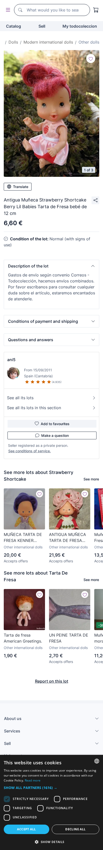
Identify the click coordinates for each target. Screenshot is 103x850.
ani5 (11, 359)
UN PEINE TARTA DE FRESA (68, 638)
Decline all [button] (75, 829)
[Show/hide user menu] (7, 10)
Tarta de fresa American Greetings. (23, 638)
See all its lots (20, 397)
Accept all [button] (26, 829)
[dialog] (51, 802)
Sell (41, 26)
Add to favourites (55, 424)
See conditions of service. (29, 451)
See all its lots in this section (34, 407)
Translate (20, 187)
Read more (33, 780)
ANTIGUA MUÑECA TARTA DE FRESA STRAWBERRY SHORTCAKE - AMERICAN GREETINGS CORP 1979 (67, 537)
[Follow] (90, 58)
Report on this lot (51, 681)
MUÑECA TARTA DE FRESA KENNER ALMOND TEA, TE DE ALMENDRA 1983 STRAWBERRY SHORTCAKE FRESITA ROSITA (24, 537)
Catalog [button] (13, 26)
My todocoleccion (79, 26)
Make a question (55, 435)
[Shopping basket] (96, 10)
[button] (51, 266)
